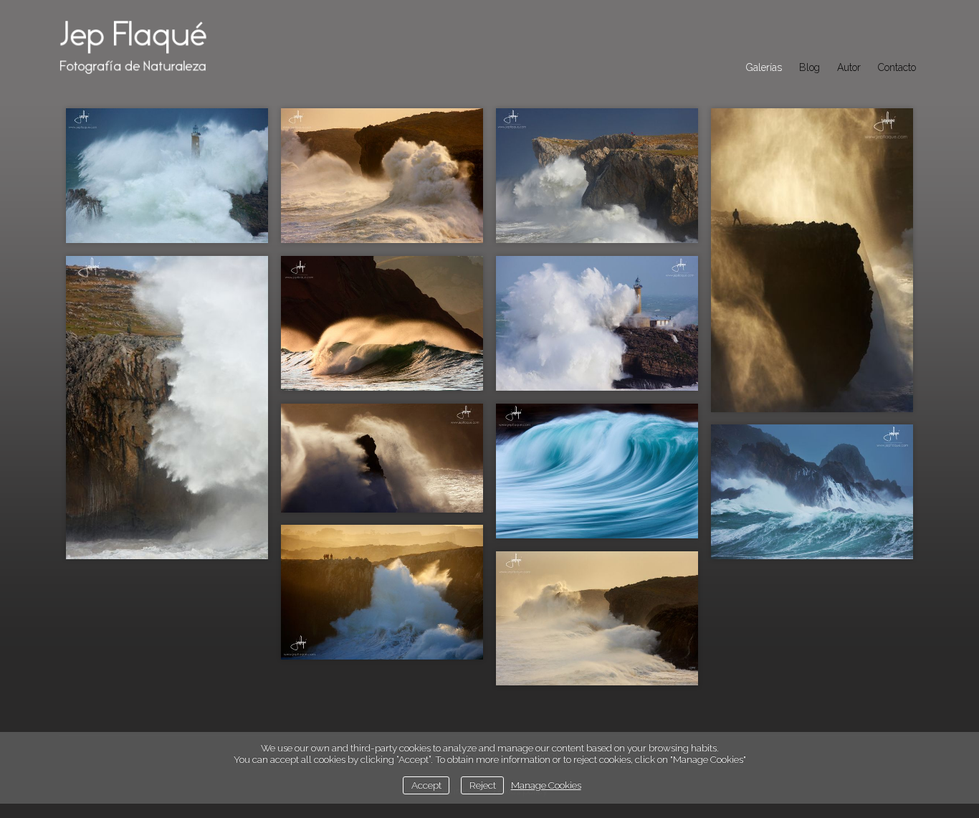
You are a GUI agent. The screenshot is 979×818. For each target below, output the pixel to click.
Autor (849, 67)
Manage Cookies (546, 785)
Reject (482, 785)
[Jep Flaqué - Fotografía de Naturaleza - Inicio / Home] (149, 44)
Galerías (764, 67)
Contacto (897, 67)
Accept (426, 785)
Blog (809, 67)
